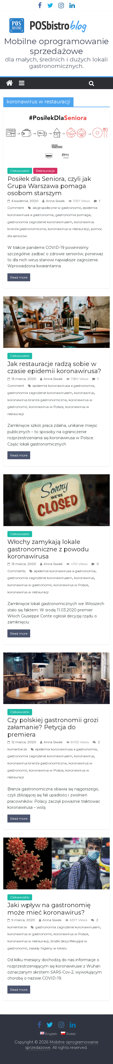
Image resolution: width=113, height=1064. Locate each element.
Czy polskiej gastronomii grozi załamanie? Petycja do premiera (52, 727)
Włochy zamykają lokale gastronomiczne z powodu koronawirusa (48, 549)
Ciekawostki (19, 171)
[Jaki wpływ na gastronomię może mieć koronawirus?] (56, 841)
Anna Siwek (55, 201)
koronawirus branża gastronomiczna (37, 400)
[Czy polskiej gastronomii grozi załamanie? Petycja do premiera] (56, 656)
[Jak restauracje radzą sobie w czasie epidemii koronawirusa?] (56, 299)
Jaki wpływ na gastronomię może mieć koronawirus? (49, 908)
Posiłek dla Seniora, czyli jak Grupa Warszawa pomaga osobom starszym (49, 186)
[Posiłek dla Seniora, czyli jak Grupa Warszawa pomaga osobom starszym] (56, 114)
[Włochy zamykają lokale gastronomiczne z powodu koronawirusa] (56, 477)
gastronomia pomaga (73, 215)
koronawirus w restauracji (68, 229)
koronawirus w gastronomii (29, 585)
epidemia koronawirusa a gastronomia (63, 386)
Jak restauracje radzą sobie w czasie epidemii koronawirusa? (54, 367)
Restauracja (45, 171)
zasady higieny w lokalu (48, 948)
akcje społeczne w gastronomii (57, 208)
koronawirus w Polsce (46, 407)
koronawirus (84, 393)
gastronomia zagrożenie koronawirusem (39, 222)
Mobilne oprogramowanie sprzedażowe (56, 46)
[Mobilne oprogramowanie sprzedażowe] (9, 83)
